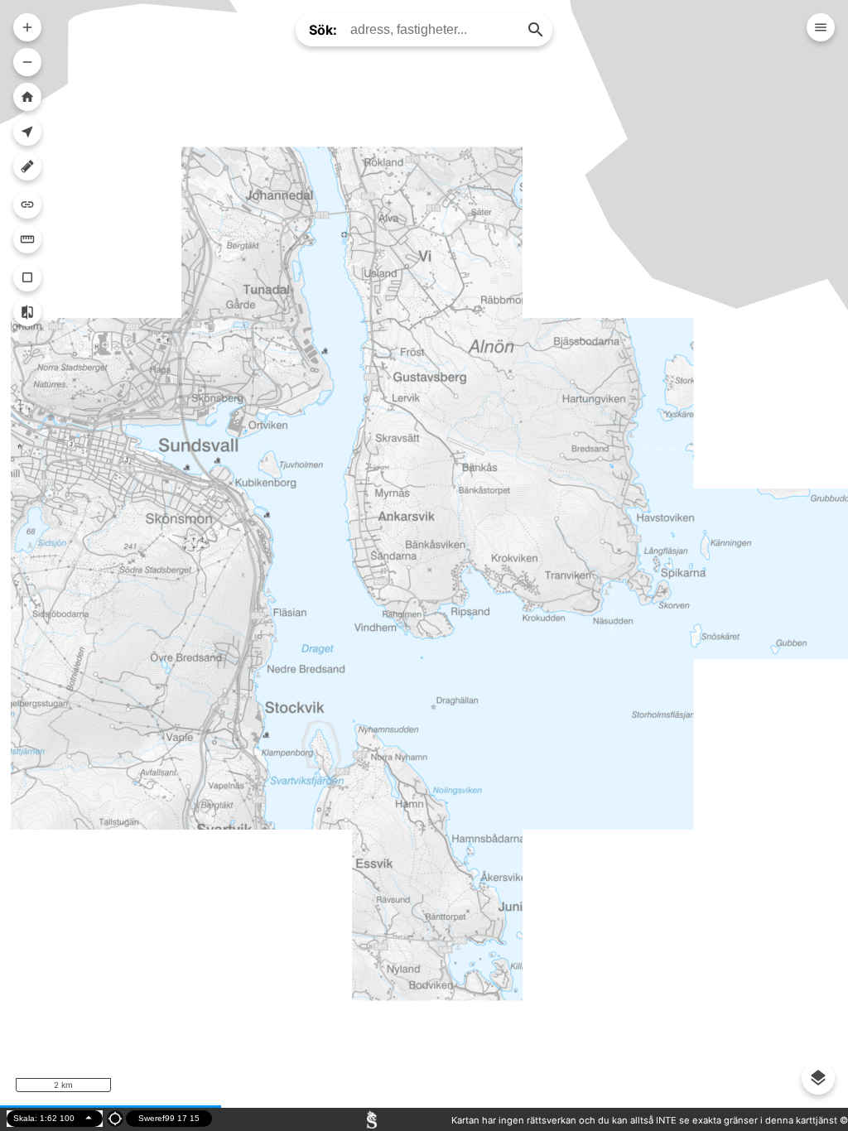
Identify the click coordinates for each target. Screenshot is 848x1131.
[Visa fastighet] (27, 277)
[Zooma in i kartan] (27, 27)
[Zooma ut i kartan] (27, 62)
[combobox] (434, 29)
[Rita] (27, 166)
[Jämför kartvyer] (27, 312)
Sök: (323, 30)
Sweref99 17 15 (169, 1118)
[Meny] (821, 27)
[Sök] (536, 29)
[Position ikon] (115, 1118)
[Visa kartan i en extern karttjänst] (27, 204)
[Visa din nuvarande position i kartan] (27, 132)
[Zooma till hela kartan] (27, 97)
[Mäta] (27, 239)
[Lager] (818, 1078)
